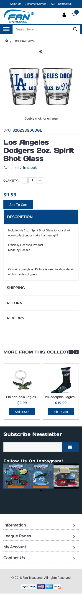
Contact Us (65, 3)
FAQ (52, 3)
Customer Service (35, 3)
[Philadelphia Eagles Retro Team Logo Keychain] (22, 380)
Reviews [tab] (15, 318)
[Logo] (19, 16)
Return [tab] (15, 303)
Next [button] (76, 352)
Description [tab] (20, 217)
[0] (76, 18)
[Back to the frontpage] (6, 41)
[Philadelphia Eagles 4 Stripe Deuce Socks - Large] (60, 380)
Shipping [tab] (16, 288)
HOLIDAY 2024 (24, 41)
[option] (22, 393)
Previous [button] (71, 352)
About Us (15, 3)
